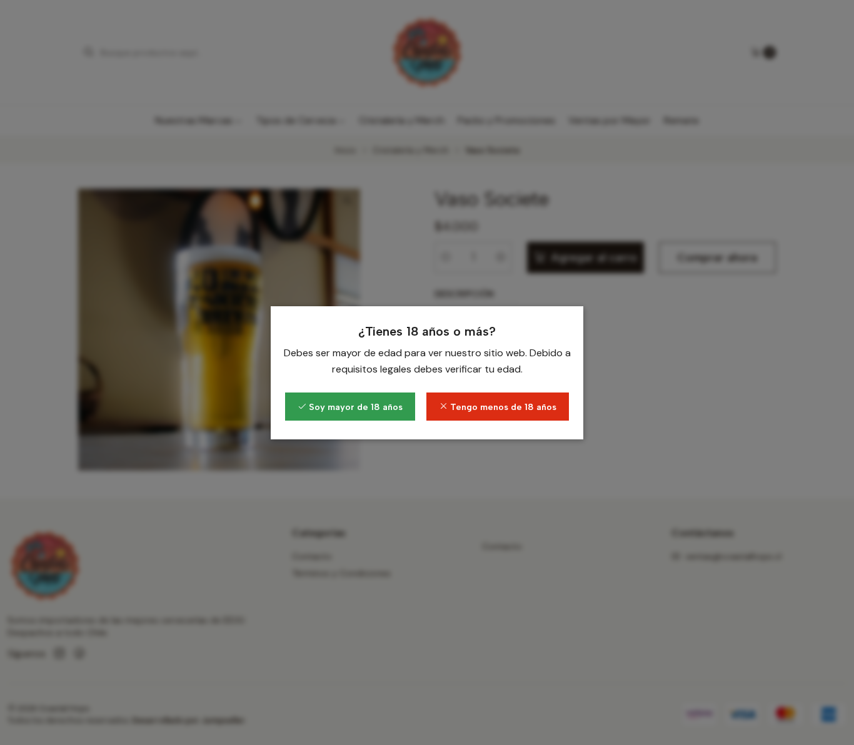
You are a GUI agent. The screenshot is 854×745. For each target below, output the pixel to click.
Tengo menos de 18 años (502, 406)
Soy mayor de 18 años (354, 406)
